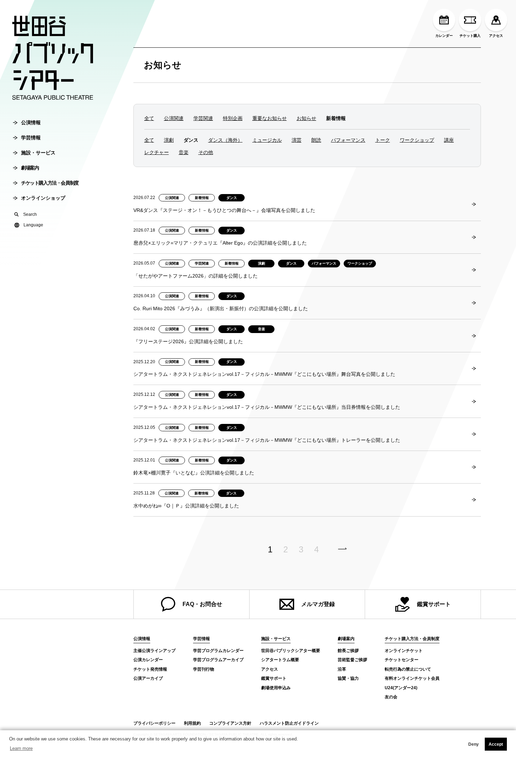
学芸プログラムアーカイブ (218, 659)
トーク (382, 140)
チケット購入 (470, 36)
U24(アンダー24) (401, 687)
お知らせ (162, 65)
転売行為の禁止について (408, 669)
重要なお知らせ (269, 118)
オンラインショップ (43, 198)
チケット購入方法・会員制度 (50, 183)
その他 (205, 152)
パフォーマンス (348, 140)
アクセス (496, 36)
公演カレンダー (148, 659)
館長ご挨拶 (348, 650)
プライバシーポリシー (154, 723)
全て (149, 118)
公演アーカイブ (148, 678)
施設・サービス (38, 152)
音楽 (183, 152)
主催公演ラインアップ (154, 650)
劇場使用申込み (276, 687)
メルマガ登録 (318, 604)
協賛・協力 (348, 678)
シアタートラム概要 (280, 659)
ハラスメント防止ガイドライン (289, 723)
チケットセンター (401, 659)
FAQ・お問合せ (202, 604)
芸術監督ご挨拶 (352, 659)
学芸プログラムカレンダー (218, 650)
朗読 (316, 140)
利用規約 (192, 723)
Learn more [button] (21, 748)
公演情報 (31, 122)
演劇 (169, 140)
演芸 (297, 140)
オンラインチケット (404, 650)
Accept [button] (496, 744)
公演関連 (174, 118)
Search (30, 214)
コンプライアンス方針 (230, 723)
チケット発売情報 (150, 669)
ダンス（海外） (225, 140)
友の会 (391, 696)
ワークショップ (417, 140)
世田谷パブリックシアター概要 (290, 650)
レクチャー (156, 152)
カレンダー (444, 36)
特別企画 (233, 118)
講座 (449, 140)
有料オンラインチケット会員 (412, 678)
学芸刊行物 (203, 669)
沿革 (342, 669)
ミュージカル (267, 140)
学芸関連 (203, 118)
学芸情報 (31, 137)
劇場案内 (30, 168)
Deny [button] (473, 744)
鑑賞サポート (434, 604)
